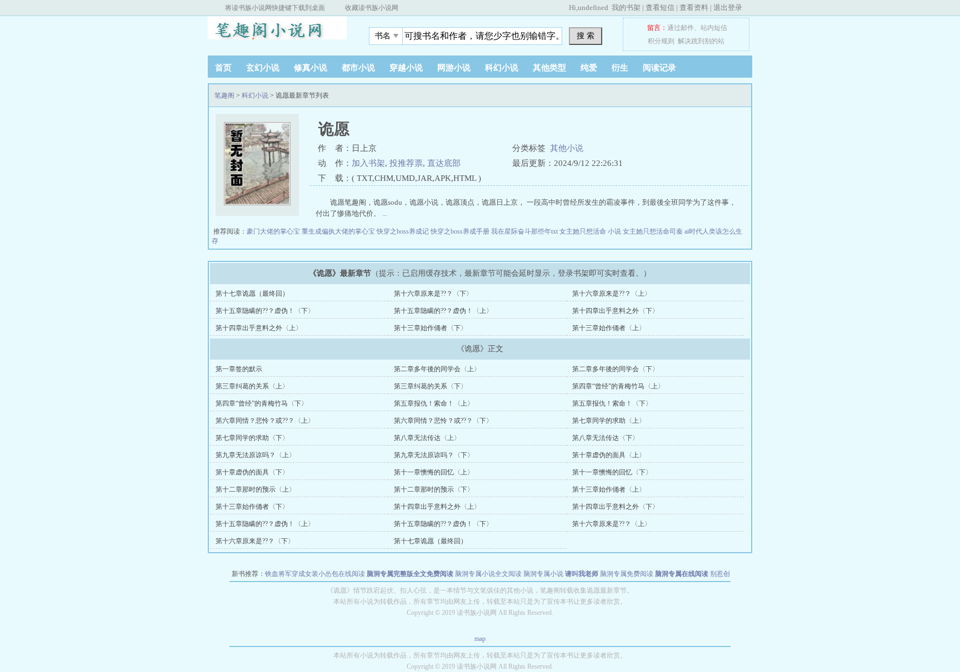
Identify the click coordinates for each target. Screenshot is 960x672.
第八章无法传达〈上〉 (427, 438)
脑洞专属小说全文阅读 (488, 574)
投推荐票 (406, 163)
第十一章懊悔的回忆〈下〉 (612, 472)
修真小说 (310, 67)
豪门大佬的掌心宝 (274, 231)
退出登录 (727, 7)
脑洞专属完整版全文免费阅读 (410, 574)
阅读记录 (659, 67)
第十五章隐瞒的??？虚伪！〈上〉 (443, 311)
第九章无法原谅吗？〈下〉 (434, 455)
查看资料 (693, 7)
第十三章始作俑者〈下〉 (430, 328)
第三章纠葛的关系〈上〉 (252, 386)
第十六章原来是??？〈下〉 (433, 293)
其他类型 (549, 67)
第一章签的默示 (239, 369)
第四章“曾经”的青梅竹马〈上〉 (618, 386)
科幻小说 (501, 67)
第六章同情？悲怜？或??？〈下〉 (443, 421)
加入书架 (368, 163)
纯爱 (589, 67)
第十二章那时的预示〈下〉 (434, 489)
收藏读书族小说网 (371, 8)
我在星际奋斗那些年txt (525, 231)
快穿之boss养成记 (404, 231)
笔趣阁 (277, 32)
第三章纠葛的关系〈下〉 (430, 386)
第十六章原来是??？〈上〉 (611, 293)
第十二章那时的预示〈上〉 (256, 489)
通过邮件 (680, 28)
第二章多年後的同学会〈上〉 (437, 369)
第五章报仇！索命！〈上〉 (434, 403)
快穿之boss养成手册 (461, 231)
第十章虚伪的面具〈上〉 (609, 455)
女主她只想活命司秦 (653, 231)
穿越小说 (406, 67)
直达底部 (444, 163)
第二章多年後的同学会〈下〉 (615, 369)
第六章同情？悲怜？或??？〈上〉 (265, 421)
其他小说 (566, 148)
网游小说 (454, 67)
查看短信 (660, 7)
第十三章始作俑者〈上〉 (609, 328)
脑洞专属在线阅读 (681, 574)
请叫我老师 (581, 574)
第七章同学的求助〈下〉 (252, 438)
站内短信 (714, 28)
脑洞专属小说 (543, 574)
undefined (593, 7)
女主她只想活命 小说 (591, 231)
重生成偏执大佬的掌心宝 (339, 231)
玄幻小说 (262, 67)
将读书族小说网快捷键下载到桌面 (275, 8)
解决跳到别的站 (701, 41)
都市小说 (358, 67)
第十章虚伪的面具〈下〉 (252, 472)
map (480, 639)
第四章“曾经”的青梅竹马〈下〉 (262, 403)
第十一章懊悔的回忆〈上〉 (434, 472)
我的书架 (626, 7)
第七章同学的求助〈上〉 (609, 421)
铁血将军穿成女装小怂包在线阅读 (315, 574)
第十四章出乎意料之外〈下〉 (615, 311)
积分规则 (661, 41)
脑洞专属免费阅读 (626, 574)
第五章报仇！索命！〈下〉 (612, 403)
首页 (223, 67)
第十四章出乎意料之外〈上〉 (259, 328)
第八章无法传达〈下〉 (605, 438)
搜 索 (585, 35)
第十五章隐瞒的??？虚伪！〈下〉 (265, 311)
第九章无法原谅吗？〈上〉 (256, 455)
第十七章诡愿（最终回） (252, 293)
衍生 (620, 67)
